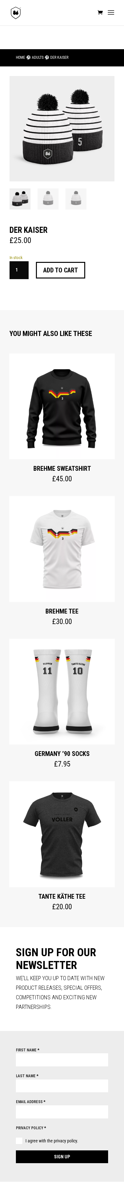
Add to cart (60, 270)
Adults (38, 57)
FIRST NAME (27, 1050)
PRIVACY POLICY (31, 1128)
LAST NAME (27, 1076)
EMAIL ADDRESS (30, 1102)
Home (20, 57)
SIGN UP (62, 1156)
